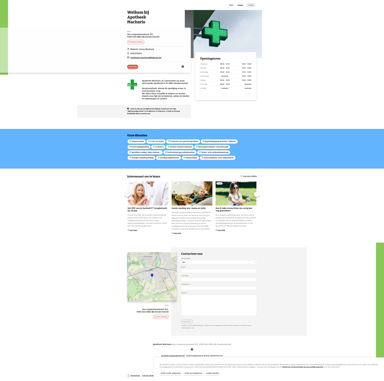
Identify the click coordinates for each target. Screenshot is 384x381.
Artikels (240, 5)
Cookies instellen (212, 373)
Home (231, 5)
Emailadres (185, 284)
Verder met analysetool (193, 373)
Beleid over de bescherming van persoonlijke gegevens (302, 367)
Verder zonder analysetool (171, 373)
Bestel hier (133, 67)
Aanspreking (185, 258)
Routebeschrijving (136, 42)
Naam (183, 267)
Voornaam (185, 276)
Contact (251, 5)
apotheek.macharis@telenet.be (145, 57)
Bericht (183, 293)
